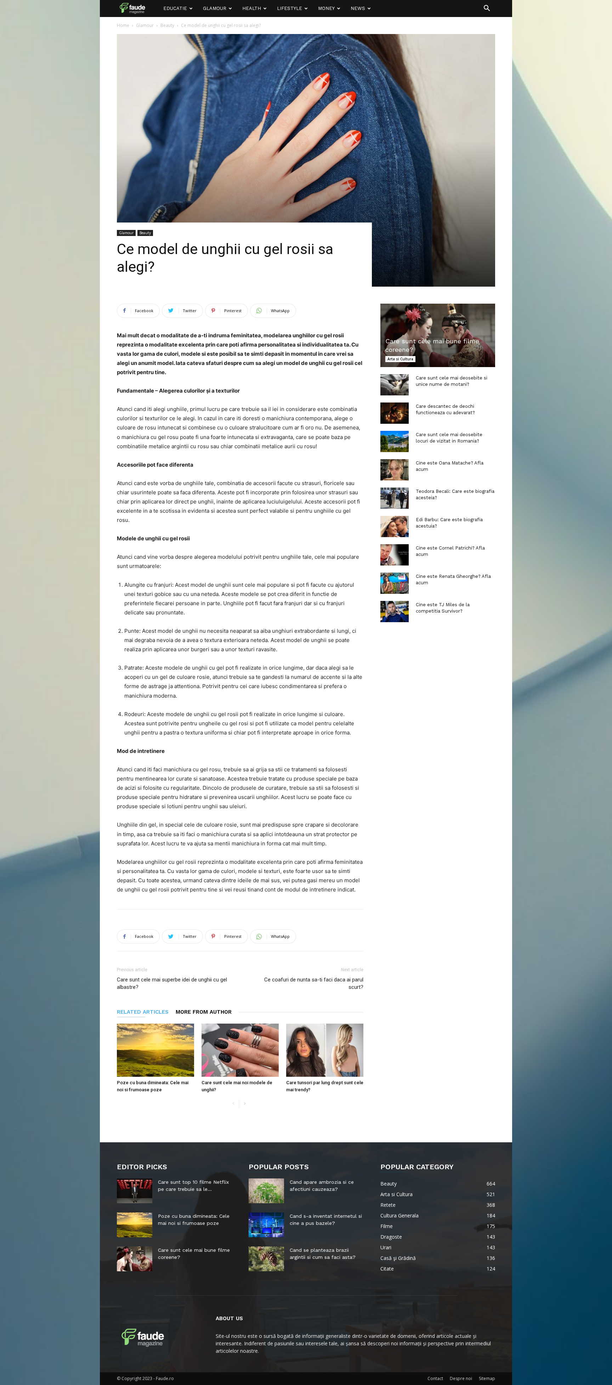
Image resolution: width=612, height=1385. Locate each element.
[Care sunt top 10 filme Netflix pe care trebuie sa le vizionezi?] (134, 1190)
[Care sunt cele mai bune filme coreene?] (437, 335)
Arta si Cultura (400, 358)
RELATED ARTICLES (143, 1012)
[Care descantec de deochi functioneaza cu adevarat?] (394, 413)
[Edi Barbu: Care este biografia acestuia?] (394, 526)
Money (326, 8)
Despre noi (461, 1378)
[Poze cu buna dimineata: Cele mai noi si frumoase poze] (155, 1050)
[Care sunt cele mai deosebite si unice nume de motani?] (394, 384)
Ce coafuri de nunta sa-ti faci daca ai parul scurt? (313, 983)
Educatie (175, 8)
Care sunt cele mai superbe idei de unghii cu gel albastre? (172, 983)
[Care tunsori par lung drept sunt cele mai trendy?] (324, 1050)
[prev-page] (233, 1103)
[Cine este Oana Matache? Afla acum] (394, 469)
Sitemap (487, 1378)
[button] (486, 9)
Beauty (167, 25)
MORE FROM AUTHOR (204, 1012)
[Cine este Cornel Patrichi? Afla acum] (394, 554)
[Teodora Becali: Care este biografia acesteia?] (394, 498)
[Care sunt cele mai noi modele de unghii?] (240, 1050)
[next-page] (244, 1103)
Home (123, 25)
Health (251, 8)
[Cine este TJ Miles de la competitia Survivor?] (394, 611)
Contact (435, 1378)
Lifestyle (289, 8)
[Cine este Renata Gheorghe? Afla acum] (394, 583)
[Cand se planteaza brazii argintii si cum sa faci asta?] (266, 1258)
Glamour (214, 8)
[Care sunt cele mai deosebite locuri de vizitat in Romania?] (394, 441)
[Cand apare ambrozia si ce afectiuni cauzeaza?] (266, 1190)
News (358, 8)
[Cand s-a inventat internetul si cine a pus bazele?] (266, 1224)
